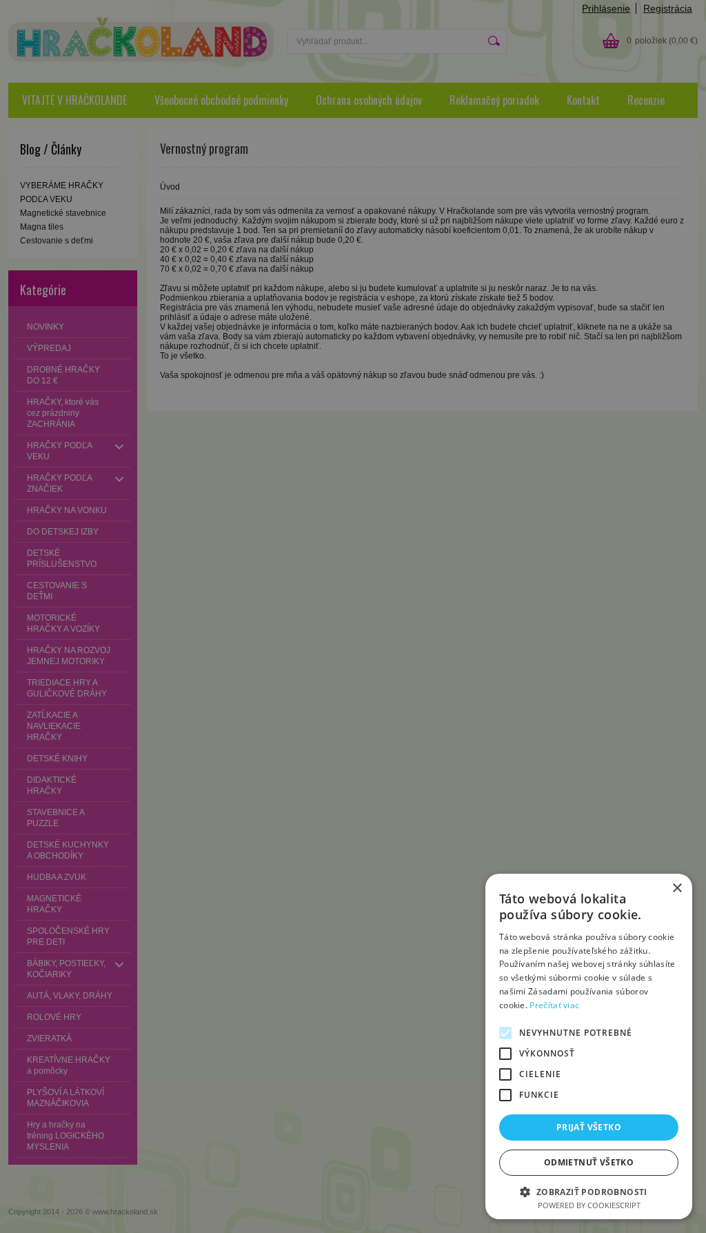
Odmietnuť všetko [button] (589, 1162)
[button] (588, 1191)
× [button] (677, 888)
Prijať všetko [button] (588, 1127)
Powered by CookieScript (589, 1205)
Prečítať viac (554, 1005)
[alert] (353, 616)
